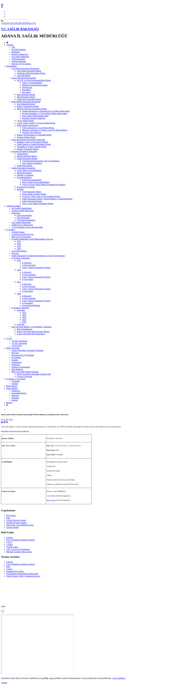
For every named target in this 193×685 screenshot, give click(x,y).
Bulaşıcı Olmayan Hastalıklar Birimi (32, 109)
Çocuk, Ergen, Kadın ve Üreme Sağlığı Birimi (36, 123)
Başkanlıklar (11, 66)
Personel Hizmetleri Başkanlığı (24, 151)
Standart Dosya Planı (15, 571)
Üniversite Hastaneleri (26, 220)
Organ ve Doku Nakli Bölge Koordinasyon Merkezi (43, 184)
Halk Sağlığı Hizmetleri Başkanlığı (26, 102)
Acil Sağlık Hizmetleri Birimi (29, 71)
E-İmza (9, 569)
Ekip (8, 518)
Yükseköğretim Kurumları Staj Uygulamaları (40, 161)
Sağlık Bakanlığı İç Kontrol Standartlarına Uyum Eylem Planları (38, 256)
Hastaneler (16, 213)
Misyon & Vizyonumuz (21, 64)
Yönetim (10, 45)
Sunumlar (21, 310)
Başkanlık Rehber (24, 173)
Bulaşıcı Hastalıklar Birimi (28, 106)
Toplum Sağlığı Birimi (26, 137)
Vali (13, 47)
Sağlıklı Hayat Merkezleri (22, 225)
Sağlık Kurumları (13, 206)
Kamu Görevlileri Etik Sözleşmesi (31, 334)
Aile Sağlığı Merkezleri (21, 222)
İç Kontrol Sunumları (20, 308)
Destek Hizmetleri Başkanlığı (24, 78)
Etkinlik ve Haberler (25, 175)
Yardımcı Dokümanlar (21, 367)
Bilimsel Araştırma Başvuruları (35, 85)
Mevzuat (15, 253)
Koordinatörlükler (24, 177)
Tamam (4, 683)
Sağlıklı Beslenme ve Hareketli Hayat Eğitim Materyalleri (46, 111)
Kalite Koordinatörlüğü (31, 180)
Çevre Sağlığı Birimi (25, 121)
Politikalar (16, 365)
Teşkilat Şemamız (19, 61)
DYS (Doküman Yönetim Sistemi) (20, 540)
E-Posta (9, 537)
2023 (19, 241)
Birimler (20, 189)
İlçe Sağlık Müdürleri (20, 57)
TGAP (9, 338)
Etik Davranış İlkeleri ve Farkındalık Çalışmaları (32, 327)
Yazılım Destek (12, 527)
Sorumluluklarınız (19, 393)
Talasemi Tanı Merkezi (31, 132)
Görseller (20, 324)
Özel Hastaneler (23, 218)
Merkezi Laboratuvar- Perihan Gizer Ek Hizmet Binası (44, 130)
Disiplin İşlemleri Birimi (27, 156)
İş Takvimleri (27, 279)
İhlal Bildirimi (17, 369)
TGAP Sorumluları (19, 341)
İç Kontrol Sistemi (19, 251)
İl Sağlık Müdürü (19, 49)
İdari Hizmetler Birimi (26, 94)
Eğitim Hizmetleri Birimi (27, 158)
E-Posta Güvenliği (24, 376)
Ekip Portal (11, 515)
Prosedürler (16, 357)
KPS (8, 566)
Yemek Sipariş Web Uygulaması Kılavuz (23, 576)
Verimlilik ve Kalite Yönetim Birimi (31, 147)
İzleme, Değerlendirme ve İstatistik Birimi (34, 135)
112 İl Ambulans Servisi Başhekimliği (27, 227)
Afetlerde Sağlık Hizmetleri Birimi (31, 73)
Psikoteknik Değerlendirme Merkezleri (22, 574)
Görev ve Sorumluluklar (32, 83)
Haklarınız (16, 391)
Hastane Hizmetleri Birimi (27, 149)
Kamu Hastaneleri (24, 215)
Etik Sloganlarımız (24, 329)
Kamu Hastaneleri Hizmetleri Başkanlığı (28, 139)
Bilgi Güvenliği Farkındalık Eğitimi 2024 (34, 374)
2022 (24, 312)
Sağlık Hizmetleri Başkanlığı (23, 168)
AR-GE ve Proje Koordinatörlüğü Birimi (34, 80)
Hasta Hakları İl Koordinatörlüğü (35, 182)
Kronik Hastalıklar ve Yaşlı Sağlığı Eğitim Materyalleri (44, 113)
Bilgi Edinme (11, 386)
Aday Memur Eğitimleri (32, 163)
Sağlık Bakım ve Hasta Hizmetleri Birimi (34, 144)
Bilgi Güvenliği (12, 348)
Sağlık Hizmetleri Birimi (32, 201)
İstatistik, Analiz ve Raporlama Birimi (32, 142)
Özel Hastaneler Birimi (31, 192)
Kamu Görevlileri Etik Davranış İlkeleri (33, 331)
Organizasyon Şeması (26, 187)
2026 (19, 248)
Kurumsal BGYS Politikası (23, 355)
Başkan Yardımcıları (20, 54)
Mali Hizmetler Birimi (26, 97)
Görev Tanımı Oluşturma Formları (36, 267)
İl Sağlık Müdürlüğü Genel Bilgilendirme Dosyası (32, 239)
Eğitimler (15, 398)
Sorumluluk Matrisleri (31, 305)
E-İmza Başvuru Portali (16, 520)
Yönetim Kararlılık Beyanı (23, 234)
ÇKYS (9, 542)
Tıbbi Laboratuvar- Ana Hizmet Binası (38, 128)
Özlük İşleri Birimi (24, 166)
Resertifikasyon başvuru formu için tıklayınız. (15, 431)
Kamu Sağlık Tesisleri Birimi (34, 194)
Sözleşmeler (17, 362)
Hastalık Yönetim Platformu (33, 118)
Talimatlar (16, 381)
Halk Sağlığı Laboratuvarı (27, 125)
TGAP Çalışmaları (19, 343)
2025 (19, 246)
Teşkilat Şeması (18, 232)
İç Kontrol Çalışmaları (21, 258)
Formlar (15, 360)
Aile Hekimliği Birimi (26, 104)
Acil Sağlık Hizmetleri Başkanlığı (25, 68)
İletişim (15, 400)
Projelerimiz (27, 87)
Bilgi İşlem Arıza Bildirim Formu (20, 525)
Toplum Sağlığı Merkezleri (23, 211)
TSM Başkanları (18, 59)
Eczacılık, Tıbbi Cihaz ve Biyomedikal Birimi (41, 196)
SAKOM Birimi (23, 76)
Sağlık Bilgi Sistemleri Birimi (29, 99)
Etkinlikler (26, 90)
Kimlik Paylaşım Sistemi (16, 523)
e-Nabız (9, 544)
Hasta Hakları (12, 388)
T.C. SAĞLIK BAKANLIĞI (20, 29)
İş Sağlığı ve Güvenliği (15, 379)
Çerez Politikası (118, 678)
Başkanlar (16, 52)
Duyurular (26, 92)
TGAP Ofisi (17, 346)
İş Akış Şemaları (29, 265)
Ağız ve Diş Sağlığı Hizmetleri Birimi (37, 203)
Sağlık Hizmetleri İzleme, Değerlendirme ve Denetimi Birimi (47, 199)
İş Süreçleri (26, 263)
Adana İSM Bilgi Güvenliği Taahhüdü (27, 350)
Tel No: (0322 (51, 500)
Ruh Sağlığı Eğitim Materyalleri (35, 116)
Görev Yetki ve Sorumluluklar (29, 170)
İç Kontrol (10, 230)
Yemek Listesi (12, 547)
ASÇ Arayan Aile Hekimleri (18, 549)
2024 (19, 244)
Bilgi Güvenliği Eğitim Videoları (25, 372)
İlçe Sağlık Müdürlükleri (22, 208)
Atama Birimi (22, 154)
